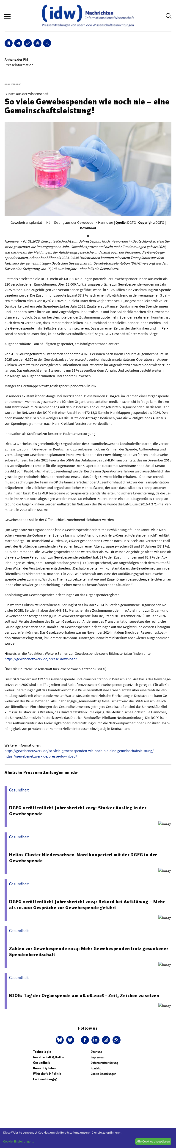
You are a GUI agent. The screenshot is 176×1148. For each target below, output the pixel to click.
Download (88, 228)
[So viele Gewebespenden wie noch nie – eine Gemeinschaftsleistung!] (18, 43)
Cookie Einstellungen (103, 1074)
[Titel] (9, 43)
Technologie (42, 1052)
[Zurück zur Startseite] (88, 16)
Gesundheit (41, 1063)
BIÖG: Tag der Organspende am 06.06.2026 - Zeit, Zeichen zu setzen (84, 995)
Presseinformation (19, 65)
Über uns (96, 1052)
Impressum (97, 1057)
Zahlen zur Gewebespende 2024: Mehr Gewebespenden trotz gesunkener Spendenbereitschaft (88, 951)
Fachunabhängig (45, 1079)
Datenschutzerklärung (104, 1063)
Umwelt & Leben (45, 1068)
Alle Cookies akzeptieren (153, 1141)
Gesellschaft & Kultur (48, 1057)
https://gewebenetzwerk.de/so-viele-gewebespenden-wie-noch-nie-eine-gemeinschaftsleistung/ (79, 750)
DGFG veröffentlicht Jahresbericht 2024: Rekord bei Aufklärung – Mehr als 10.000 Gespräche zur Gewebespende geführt (87, 904)
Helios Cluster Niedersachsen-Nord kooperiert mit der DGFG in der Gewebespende (83, 857)
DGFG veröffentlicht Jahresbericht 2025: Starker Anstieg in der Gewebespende (77, 810)
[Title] (28, 43)
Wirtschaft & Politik (47, 1074)
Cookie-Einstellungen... (18, 1141)
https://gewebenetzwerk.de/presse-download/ (41, 659)
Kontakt (96, 1068)
